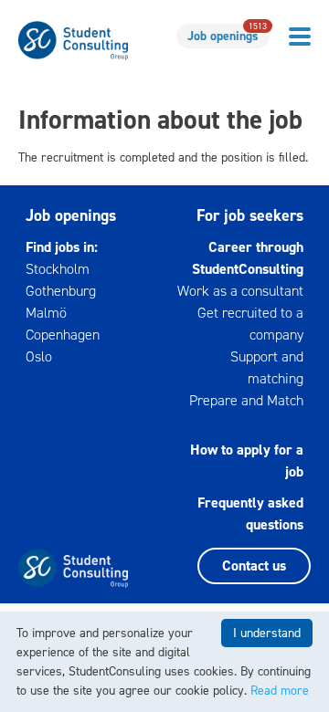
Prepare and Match (246, 400)
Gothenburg (61, 290)
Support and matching (266, 367)
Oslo (39, 356)
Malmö (46, 312)
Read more (279, 690)
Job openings (227, 34)
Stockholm (58, 268)
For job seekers (249, 215)
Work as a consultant (240, 290)
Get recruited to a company (250, 323)
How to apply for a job (246, 460)
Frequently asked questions (250, 513)
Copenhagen (63, 334)
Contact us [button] (254, 565)
